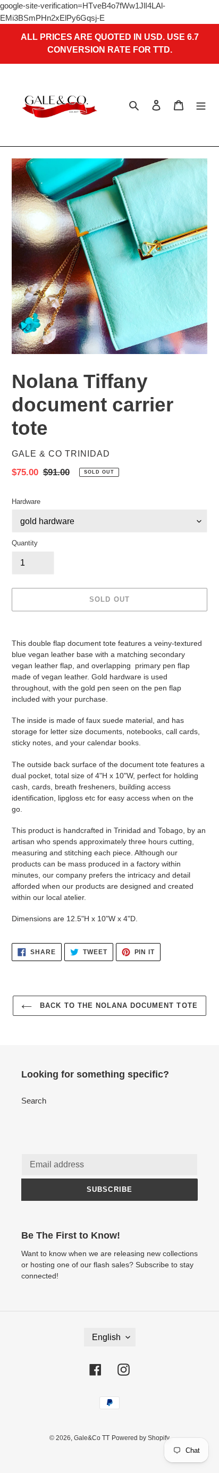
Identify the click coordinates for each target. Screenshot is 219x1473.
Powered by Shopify (141, 1438)
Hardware (26, 502)
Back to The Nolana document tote (117, 1005)
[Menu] (201, 105)
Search (33, 1100)
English (106, 1337)
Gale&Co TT (92, 1438)
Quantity (25, 543)
